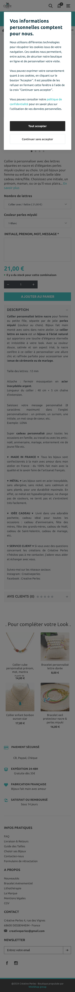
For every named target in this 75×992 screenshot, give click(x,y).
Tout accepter (37, 126)
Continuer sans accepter (37, 139)
